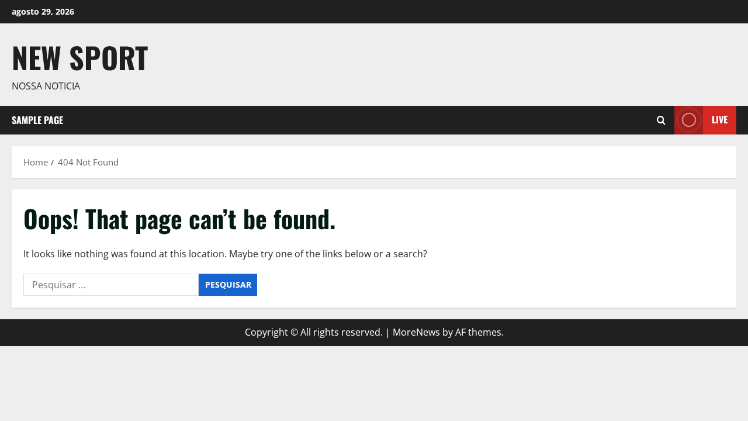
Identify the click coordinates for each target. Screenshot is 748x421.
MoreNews (416, 332)
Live (720, 119)
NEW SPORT (80, 56)
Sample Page (37, 120)
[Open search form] (661, 120)
